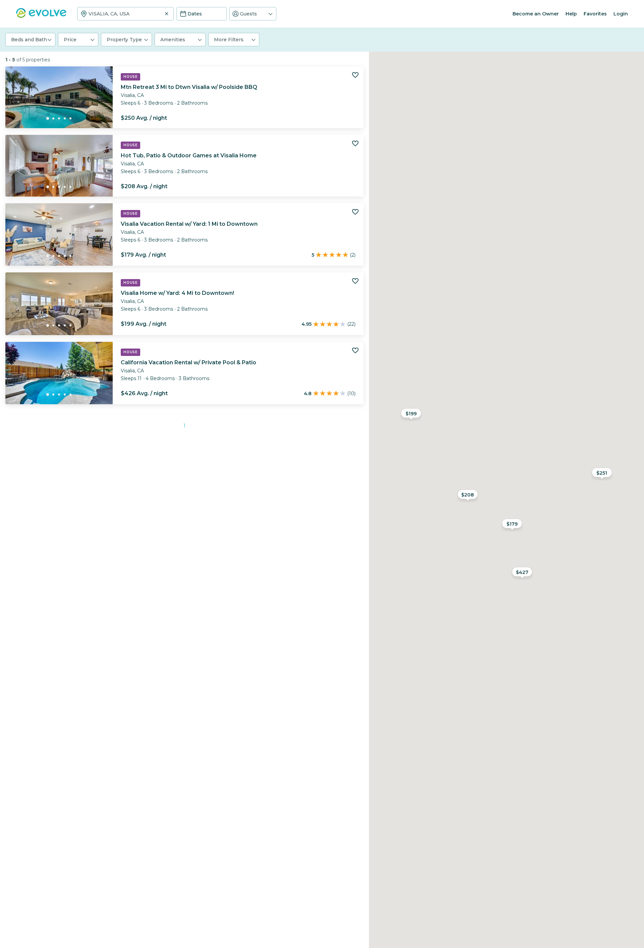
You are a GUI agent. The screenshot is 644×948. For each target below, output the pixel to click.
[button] (252, 13)
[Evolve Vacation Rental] (41, 16)
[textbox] (125, 13)
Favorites (595, 14)
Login (620, 14)
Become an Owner (536, 14)
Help (571, 14)
